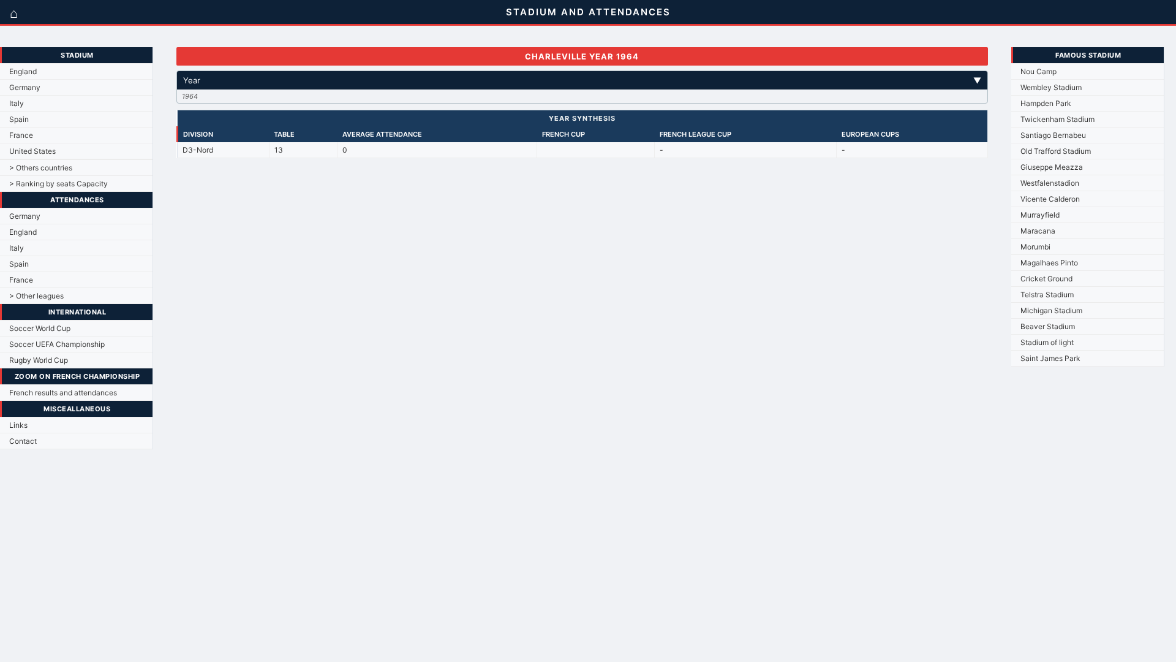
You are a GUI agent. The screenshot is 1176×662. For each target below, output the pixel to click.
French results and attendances (63, 392)
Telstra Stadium (1047, 294)
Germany (24, 87)
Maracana (1037, 230)
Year (582, 80)
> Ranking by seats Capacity (58, 183)
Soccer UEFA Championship (57, 344)
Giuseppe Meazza (1051, 167)
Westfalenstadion (1049, 183)
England (23, 71)
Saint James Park (1050, 358)
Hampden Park (1045, 103)
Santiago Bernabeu (1053, 135)
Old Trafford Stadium (1055, 151)
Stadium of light (1047, 342)
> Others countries (40, 167)
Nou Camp (1038, 71)
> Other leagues (36, 295)
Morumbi (1035, 246)
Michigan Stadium (1051, 310)
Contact (23, 441)
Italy (16, 103)
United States (32, 151)
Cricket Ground (1046, 278)
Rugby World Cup (38, 360)
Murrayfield (1040, 214)
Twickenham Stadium (1057, 119)
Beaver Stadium (1047, 326)
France (21, 135)
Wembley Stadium (1051, 87)
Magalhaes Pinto (1049, 262)
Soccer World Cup (39, 328)
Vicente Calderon (1050, 199)
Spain (19, 119)
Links (18, 425)
